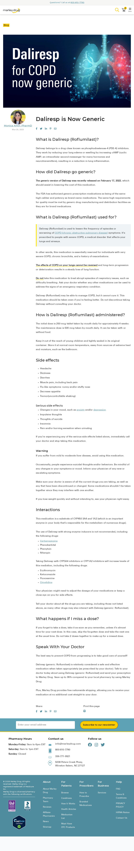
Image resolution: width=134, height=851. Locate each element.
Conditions (66, 798)
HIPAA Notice (123, 812)
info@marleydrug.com (68, 744)
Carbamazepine (49, 541)
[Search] (117, 10)
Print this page (91, 706)
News (46, 822)
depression (99, 410)
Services (102, 793)
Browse (65, 793)
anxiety (81, 410)
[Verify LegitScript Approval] (19, 822)
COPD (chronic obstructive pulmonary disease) (81, 233)
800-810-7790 (77, 2)
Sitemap (47, 827)
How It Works (68, 804)
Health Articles (68, 809)
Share (39, 706)
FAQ (118, 789)
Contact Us (121, 818)
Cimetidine (46, 582)
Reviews (47, 807)
